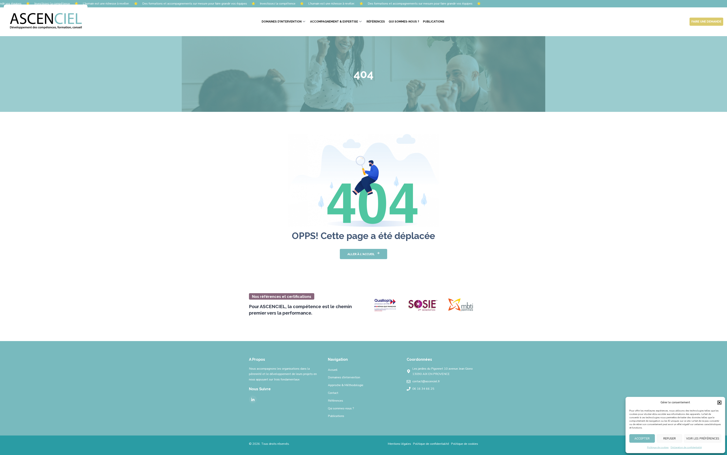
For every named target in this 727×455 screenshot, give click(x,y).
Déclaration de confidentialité (686, 447)
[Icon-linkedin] (253, 399)
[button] (719, 402)
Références (376, 21)
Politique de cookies (658, 447)
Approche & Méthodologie (345, 385)
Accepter (642, 438)
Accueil (333, 370)
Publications (433, 21)
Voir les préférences (702, 438)
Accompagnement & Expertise (334, 21)
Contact (333, 393)
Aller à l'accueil (361, 254)
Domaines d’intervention (282, 21)
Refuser (669, 438)
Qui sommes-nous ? (404, 21)
